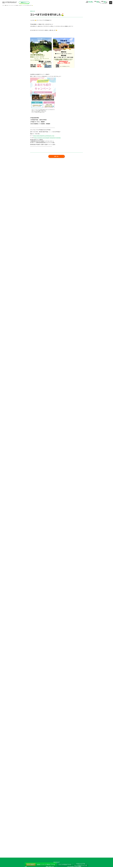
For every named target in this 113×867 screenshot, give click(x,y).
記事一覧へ (56, 156)
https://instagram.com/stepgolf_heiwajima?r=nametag (47, 137)
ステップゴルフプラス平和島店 (13, 5)
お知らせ (20, 5)
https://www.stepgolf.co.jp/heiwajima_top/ (43, 135)
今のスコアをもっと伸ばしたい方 (80, 864)
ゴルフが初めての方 (64, 864)
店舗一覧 (6, 5)
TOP (3, 5)
